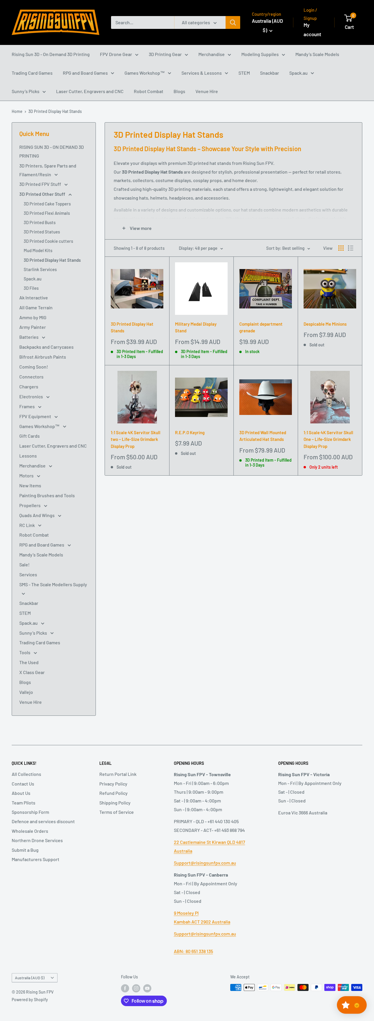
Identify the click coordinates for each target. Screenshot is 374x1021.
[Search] (233, 22)
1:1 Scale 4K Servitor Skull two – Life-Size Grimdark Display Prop (135, 439)
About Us (21, 793)
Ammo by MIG (32, 317)
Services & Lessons (201, 73)
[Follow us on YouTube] (147, 988)
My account (312, 29)
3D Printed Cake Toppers (47, 203)
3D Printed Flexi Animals (47, 213)
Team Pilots (23, 802)
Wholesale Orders (30, 831)
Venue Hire (206, 91)
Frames (27, 406)
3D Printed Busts (40, 222)
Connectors (31, 376)
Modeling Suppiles (260, 54)
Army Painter (32, 327)
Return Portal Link (117, 774)
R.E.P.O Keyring (190, 432)
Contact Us (23, 783)
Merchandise (211, 54)
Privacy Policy (113, 783)
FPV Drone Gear (116, 54)
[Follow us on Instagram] (136, 988)
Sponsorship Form (30, 812)
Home (17, 111)
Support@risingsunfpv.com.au (205, 862)
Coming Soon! (33, 366)
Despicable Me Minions (325, 324)
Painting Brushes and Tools (47, 495)
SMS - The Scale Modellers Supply (53, 584)
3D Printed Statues (42, 231)
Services (28, 574)
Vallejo (26, 692)
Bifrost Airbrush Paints (42, 356)
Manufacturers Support (35, 859)
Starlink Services (40, 269)
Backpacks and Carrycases (46, 347)
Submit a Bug (25, 850)
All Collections (26, 774)
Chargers (28, 386)
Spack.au (298, 73)
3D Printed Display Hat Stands (55, 111)
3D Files (31, 288)
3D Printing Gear (165, 54)
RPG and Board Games (85, 73)
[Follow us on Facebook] (125, 988)
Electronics (31, 396)
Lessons (28, 455)
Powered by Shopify (30, 999)
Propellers (30, 505)
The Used (29, 662)
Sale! (24, 564)
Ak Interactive (33, 297)
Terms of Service (116, 812)
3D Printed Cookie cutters (48, 241)
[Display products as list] (350, 248)
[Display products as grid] (341, 248)
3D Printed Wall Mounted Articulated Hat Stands (262, 436)
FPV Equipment (35, 416)
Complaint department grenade (261, 327)
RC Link (27, 525)
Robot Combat (148, 91)
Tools (25, 652)
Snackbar (269, 73)
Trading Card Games (32, 73)
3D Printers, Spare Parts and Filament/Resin (47, 170)
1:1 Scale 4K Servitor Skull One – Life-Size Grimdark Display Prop (328, 439)
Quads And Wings (37, 515)
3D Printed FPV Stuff (40, 184)
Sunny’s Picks (25, 91)
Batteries (29, 337)
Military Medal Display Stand (196, 327)
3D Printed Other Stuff (42, 194)
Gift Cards (29, 436)
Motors (26, 475)
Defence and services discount (43, 821)
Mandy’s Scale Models (317, 54)
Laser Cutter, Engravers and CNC (90, 91)
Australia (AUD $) (29, 977)
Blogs (179, 91)
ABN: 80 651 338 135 (193, 951)
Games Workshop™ (144, 73)
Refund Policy (113, 793)
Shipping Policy (115, 802)
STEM (244, 73)
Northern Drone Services (37, 840)
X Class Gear (32, 672)
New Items (30, 485)
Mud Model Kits (38, 250)
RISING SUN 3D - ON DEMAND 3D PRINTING (51, 151)
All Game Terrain (36, 307)
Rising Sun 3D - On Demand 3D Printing (51, 54)
